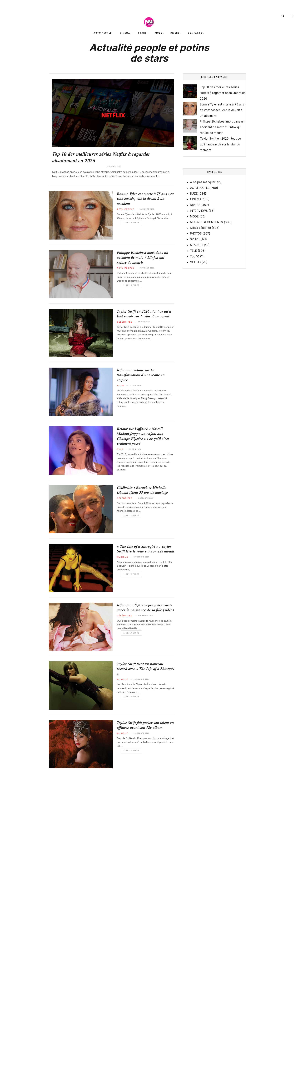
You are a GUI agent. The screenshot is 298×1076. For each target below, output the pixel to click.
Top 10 (194, 256)
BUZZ (194, 193)
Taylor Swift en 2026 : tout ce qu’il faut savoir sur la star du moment (144, 313)
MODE (158, 33)
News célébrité (200, 228)
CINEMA (125, 33)
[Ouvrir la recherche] (283, 16)
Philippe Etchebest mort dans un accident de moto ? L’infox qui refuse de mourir (142, 257)
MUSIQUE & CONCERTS (206, 222)
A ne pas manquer (202, 182)
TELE (193, 250)
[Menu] (292, 16)
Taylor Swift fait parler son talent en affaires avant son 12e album (145, 725)
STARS (142, 33)
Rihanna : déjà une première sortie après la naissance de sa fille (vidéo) (145, 607)
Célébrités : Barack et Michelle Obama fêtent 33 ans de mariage (142, 490)
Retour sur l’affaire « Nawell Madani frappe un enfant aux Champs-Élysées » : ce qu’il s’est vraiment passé (143, 436)
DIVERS (175, 33)
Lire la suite (131, 223)
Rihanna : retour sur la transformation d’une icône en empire (141, 374)
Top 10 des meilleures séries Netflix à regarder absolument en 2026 (101, 157)
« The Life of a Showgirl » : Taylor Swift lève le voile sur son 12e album (145, 549)
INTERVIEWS (199, 210)
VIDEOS (195, 262)
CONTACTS (195, 33)
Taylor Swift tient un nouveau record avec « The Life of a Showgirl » (145, 668)
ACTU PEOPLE (103, 33)
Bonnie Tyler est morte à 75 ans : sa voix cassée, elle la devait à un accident (145, 198)
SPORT (195, 239)
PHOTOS (196, 233)
